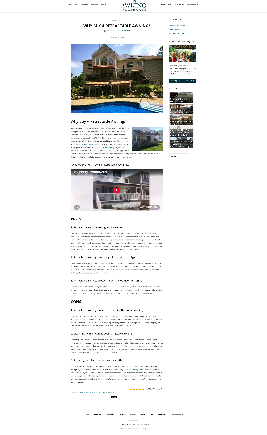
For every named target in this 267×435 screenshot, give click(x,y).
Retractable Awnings (122, 31)
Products (84, 4)
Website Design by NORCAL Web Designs (133, 429)
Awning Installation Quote (182, 80)
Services (94, 4)
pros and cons (96, 392)
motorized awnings (131, 369)
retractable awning (85, 144)
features (88, 392)
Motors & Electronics (177, 33)
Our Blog (121, 38)
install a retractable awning (100, 240)
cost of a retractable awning (103, 147)
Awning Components (177, 29)
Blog (163, 4)
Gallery (104, 4)
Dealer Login (192, 4)
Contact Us (179, 4)
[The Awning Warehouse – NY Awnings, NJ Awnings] (134, 6)
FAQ (169, 4)
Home (86, 414)
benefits (82, 392)
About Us (73, 4)
